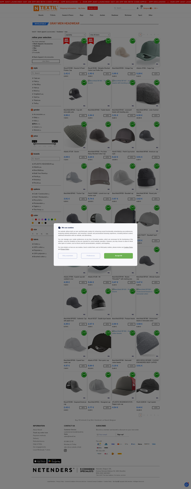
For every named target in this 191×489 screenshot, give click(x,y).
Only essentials (67, 255)
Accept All (118, 255)
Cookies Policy (128, 247)
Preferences (91, 255)
